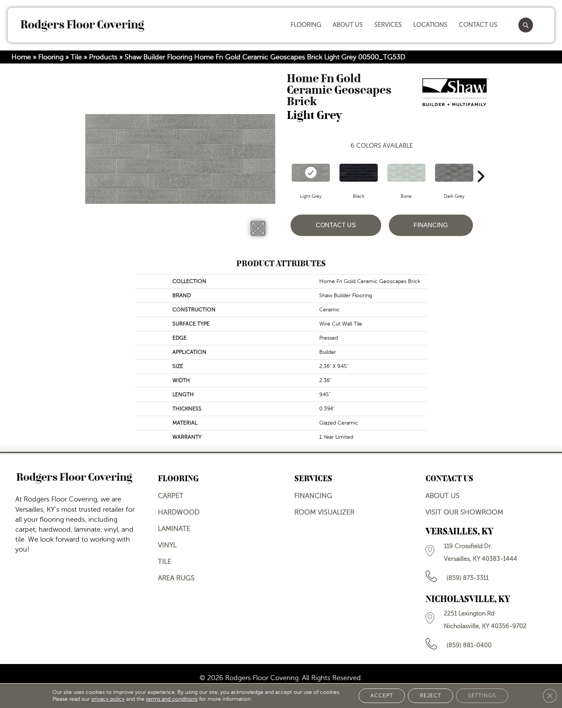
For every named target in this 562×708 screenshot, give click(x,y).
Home (21, 57)
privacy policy (108, 699)
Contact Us (336, 225)
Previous (283, 165)
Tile (76, 57)
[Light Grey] (311, 173)
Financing (431, 225)
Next (480, 165)
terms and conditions (172, 699)
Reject (430, 695)
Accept (381, 695)
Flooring (50, 57)
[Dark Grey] (454, 173)
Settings (482, 695)
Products (103, 57)
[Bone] (406, 173)
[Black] (359, 173)
